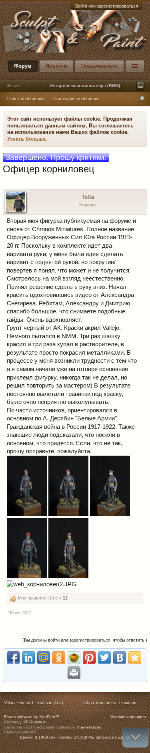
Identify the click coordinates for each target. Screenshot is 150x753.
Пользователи (99, 66)
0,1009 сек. (45, 737)
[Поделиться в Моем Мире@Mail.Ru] (43, 657)
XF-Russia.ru (35, 722)
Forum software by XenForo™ (31, 717)
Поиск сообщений (25, 98)
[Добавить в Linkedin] (28, 657)
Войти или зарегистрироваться (106, 6)
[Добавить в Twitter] (104, 657)
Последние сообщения (76, 98)
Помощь (127, 702)
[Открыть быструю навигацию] (140, 86)
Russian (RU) (49, 702)
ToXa (88, 197)
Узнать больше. (27, 139)
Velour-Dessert (18, 702)
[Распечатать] (74, 672)
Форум (23, 66)
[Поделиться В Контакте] (119, 657)
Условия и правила (128, 717)
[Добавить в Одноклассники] (58, 657)
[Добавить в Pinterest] (89, 657)
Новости (56, 66)
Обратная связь (99, 702)
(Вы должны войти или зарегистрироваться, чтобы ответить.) (84, 640)
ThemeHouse (88, 727)
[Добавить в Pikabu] (74, 657)
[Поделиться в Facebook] (13, 657)
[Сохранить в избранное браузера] (134, 657)
